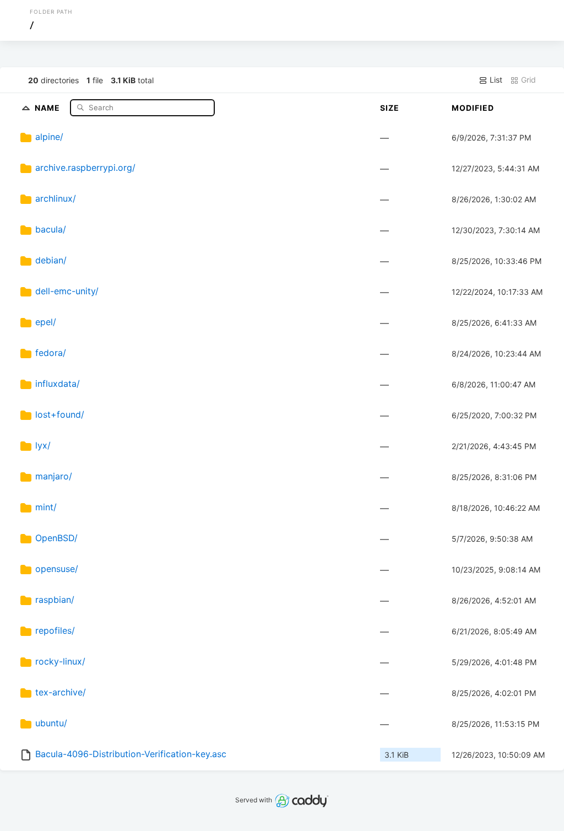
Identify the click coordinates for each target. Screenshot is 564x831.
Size (389, 107)
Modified (473, 107)
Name (48, 107)
